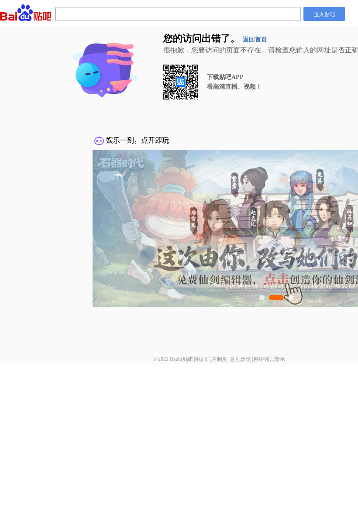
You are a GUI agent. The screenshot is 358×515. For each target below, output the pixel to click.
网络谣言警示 (269, 359)
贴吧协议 (193, 359)
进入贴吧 (324, 13)
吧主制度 (217, 359)
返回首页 (255, 39)
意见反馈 (240, 359)
